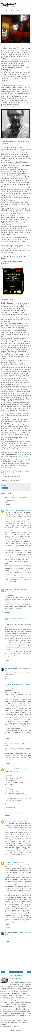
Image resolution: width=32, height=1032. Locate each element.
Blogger (19, 1030)
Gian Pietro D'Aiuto (11, 684)
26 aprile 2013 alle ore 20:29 (19, 821)
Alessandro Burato (11, 744)
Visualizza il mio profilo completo (9, 1026)
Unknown (8, 821)
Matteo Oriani (9, 510)
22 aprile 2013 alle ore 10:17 (19, 497)
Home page (16, 971)
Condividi (4, 488)
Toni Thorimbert (10, 668)
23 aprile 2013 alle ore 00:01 (21, 589)
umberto (7, 769)
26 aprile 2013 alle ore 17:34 (19, 769)
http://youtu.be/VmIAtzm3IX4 (16, 241)
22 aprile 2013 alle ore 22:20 (22, 510)
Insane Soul (8, 589)
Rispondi (7, 504)
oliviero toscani (10, 618)
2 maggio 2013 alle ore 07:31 (19, 862)
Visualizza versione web (16, 975)
